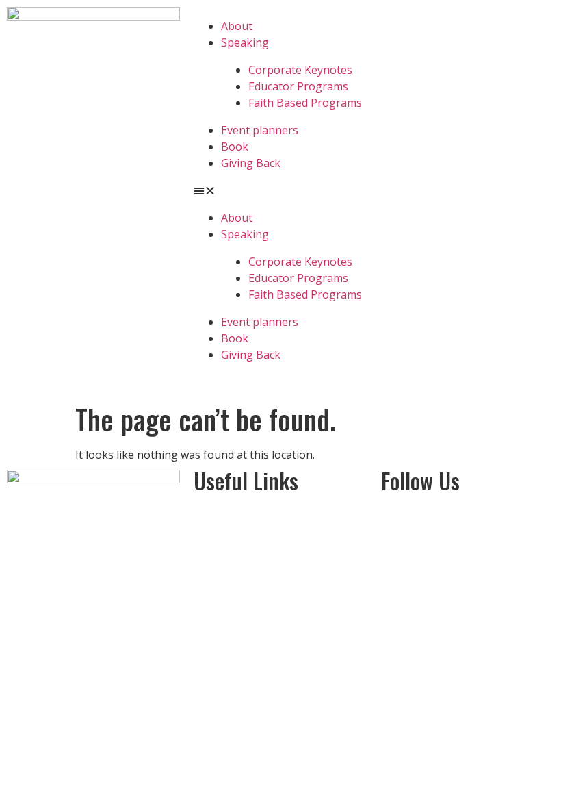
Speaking (245, 42)
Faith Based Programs (305, 102)
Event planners (259, 130)
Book (234, 146)
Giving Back (250, 163)
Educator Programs (298, 86)
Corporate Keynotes (300, 69)
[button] (280, 190)
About (236, 26)
